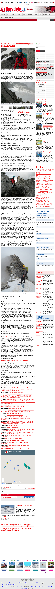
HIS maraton (39, 226)
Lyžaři (36, 14)
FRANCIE (38, 194)
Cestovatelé (30, 14)
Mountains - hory (10, 484)
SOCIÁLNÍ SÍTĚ (41, 84)
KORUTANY (39, 206)
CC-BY (2, 586)
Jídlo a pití (11, 17)
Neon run (38, 335)
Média (2, 17)
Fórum (40, 317)
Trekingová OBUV (41, 90)
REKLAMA (50, 2)
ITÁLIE (44, 203)
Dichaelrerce (38, 288)
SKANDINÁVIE (45, 201)
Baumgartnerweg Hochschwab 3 (10, 411)
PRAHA (38, 172)
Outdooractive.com (23, 360)
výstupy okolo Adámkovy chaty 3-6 (15, 397)
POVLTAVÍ (38, 178)
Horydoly (5, 518)
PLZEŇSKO (49, 184)
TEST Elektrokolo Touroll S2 (47, 114)
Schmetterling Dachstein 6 (13, 394)
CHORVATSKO (48, 204)
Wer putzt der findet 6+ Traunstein (18, 429)
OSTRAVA (46, 189)
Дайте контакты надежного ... (39, 277)
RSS (22, 588)
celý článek (3, 516)
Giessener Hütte (5, 360)
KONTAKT (46, 2)
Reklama (36, 586)
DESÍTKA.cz (40, 92)
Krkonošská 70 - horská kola (42, 238)
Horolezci (3, 14)
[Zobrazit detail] (10, 108)
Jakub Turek (19, 586)
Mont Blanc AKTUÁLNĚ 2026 (24, 505)
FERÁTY (17, 2)
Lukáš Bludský (6, 487)
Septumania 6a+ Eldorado (16, 392)
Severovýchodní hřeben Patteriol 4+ (13, 438)
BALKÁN (45, 206)
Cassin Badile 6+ (9, 387)
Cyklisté (13, 14)
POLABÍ (51, 178)
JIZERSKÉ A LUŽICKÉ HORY (43, 181)
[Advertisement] (27, 31)
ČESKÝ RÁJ (39, 180)
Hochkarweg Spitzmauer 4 (15, 435)
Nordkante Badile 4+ (22, 389)
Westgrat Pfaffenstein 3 (24, 411)
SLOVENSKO (49, 203)
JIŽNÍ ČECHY (45, 178)
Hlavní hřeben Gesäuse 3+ (21, 400)
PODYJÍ (38, 184)
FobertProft (38, 284)
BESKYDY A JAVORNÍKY (42, 187)
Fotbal (37, 341)
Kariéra (40, 586)
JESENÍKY (43, 184)
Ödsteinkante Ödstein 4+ (12, 399)
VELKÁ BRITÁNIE (45, 194)
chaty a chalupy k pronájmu (44, 66)
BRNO (51, 189)
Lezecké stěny (40, 96)
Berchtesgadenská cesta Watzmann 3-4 (16, 440)
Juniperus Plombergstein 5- (15, 430)
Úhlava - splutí (39, 242)
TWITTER (28, 2)
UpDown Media (51, 586)
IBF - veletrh (39, 233)
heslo (37, 47)
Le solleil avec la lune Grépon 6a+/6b (16, 421)
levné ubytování (43, 68)
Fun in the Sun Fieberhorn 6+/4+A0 (17, 432)
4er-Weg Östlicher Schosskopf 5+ (15, 442)
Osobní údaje (44, 586)
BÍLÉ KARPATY (40, 189)
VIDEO (3, 2)
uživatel (37, 44)
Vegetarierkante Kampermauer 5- (15, 415)
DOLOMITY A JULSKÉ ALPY (43, 197)
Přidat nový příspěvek (29, 497)
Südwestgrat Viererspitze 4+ (16, 418)
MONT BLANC (39, 200)
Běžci (19, 14)
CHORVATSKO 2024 (41, 72)
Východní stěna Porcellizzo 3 (12, 390)
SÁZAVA (42, 169)
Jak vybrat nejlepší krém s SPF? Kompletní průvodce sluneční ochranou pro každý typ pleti (17, 525)
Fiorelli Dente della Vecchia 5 (9, 389)
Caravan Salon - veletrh (41, 215)
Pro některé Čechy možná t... (39, 297)
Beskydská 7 (38, 321)
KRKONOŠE (48, 171)
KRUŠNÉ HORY (40, 171)
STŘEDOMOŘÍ (48, 192)
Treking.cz (38, 80)
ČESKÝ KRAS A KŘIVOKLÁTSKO (44, 177)
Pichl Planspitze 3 (10, 402)
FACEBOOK (23, 2)
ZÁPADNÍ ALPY (40, 204)
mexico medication (38, 293)
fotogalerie (6, 106)
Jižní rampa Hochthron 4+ (12, 433)
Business (45, 14)
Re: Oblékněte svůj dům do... (39, 345)
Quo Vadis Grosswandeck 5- (15, 405)
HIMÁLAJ (38, 195)
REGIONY (13, 2)
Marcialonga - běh (40, 254)
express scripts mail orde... (39, 281)
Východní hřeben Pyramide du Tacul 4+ (14, 423)
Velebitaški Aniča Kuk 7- (12, 427)
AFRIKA (49, 206)
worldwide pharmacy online (39, 308)
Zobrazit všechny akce (42, 213)
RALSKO (51, 169)
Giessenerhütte (9, 336)
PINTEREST (41, 2)
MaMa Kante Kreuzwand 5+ (13, 416)
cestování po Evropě (41, 62)
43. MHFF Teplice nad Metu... (39, 325)
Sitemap (25, 588)
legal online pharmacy (38, 300)
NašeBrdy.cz (40, 88)
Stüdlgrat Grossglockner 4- (15, 408)
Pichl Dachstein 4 (19, 395)
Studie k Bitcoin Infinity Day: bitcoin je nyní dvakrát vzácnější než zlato (16, 529)
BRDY (37, 175)
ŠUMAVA (46, 169)
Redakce (32, 586)
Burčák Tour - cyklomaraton (42, 258)
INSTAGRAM (35, 2)
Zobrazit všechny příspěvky (43, 318)
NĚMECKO (39, 201)
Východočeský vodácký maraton (43, 247)
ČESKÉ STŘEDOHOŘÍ (41, 186)
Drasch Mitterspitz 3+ (8, 396)
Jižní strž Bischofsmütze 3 (17, 406)
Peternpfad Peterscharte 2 (9, 403)
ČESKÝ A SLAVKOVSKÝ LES (43, 174)
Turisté (24, 14)
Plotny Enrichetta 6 (18, 387)
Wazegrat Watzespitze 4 (14, 425)
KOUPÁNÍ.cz (40, 86)
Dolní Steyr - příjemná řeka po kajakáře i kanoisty (48, 103)
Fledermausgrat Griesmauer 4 (15, 410)
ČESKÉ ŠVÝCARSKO (48, 180)
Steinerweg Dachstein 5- (9, 395)
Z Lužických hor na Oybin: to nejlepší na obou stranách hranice (48, 126)
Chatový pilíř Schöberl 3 (19, 396)
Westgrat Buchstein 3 (20, 402)
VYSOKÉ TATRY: (18, 448)
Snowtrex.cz (39, 78)
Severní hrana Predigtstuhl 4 (15, 445)
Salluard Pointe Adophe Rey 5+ (13, 422)
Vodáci (8, 14)
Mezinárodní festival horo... (39, 328)
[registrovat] (42, 51)
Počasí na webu (41, 94)
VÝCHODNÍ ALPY (44, 191)
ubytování (44, 64)
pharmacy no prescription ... (39, 304)
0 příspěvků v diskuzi (30, 488)
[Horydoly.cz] (14, 9)
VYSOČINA (47, 183)
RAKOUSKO (39, 203)
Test (49, 14)
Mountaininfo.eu (14, 360)
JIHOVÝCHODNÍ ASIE (41, 198)
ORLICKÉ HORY (40, 183)
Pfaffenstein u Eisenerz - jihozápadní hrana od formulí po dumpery (48, 152)
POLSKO (46, 200)
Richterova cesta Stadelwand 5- (13, 413)
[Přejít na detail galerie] (18, 102)
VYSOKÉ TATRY (8, 2)
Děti (40, 14)
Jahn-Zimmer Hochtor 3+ (8, 400)
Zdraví (6, 17)
